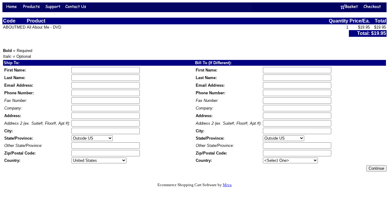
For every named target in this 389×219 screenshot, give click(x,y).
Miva (227, 184)
